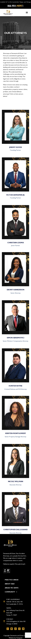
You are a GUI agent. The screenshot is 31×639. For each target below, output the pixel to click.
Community (10, 592)
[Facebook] (11, 629)
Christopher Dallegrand (15, 529)
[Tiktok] (15, 629)
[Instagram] (8, 629)
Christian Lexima (15, 243)
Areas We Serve (12, 588)
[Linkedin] (23, 629)
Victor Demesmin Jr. (15, 195)
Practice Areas (11, 580)
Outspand (19, 638)
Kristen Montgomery (15, 433)
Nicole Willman (15, 481)
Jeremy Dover (15, 147)
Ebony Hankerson (15, 290)
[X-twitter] (19, 629)
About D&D (10, 584)
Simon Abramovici (15, 338)
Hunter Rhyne (15, 386)
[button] (27, 12)
